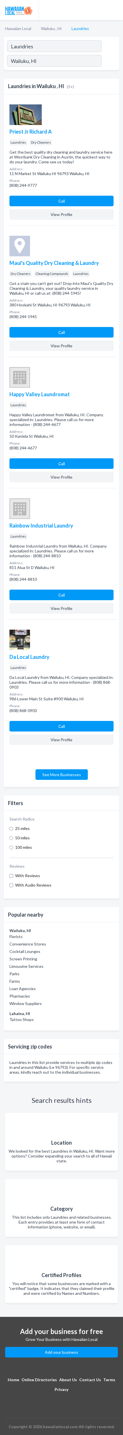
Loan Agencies (22, 988)
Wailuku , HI (51, 28)
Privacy (61, 1389)
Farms (14, 981)
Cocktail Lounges (24, 951)
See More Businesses (61, 774)
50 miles (22, 837)
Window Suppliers (25, 1003)
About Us (68, 1379)
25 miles (22, 828)
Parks (14, 973)
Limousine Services (26, 966)
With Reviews (27, 875)
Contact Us (90, 1379)
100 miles (23, 847)
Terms (109, 1379)
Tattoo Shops (21, 1019)
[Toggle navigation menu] (115, 10)
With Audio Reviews (33, 885)
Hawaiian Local (18, 28)
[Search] (110, 61)
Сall (61, 201)
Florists (16, 936)
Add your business (61, 1352)
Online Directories (39, 1379)
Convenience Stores (27, 944)
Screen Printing (23, 958)
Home (13, 1379)
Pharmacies (19, 996)
